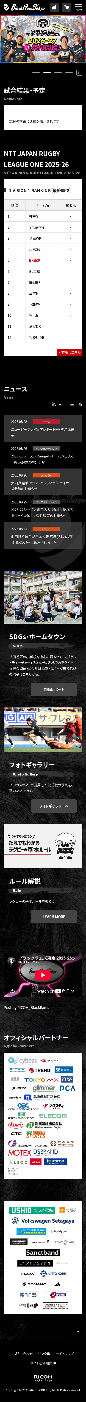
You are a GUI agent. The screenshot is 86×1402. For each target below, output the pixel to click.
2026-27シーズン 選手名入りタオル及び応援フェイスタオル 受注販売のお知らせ (42, 512)
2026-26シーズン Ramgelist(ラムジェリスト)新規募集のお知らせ (42, 459)
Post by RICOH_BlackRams (26, 1007)
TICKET (54, 7)
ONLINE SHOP (66, 7)
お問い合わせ (23, 1353)
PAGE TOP (77, 1331)
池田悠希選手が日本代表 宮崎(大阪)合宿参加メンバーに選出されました (42, 539)
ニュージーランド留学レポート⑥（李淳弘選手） (42, 432)
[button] (79, 73)
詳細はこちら (71, 352)
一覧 (78, 404)
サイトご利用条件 (43, 1363)
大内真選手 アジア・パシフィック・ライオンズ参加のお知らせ (41, 485)
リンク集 (44, 1353)
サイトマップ (65, 1353)
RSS (61, 404)
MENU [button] (78, 9)
